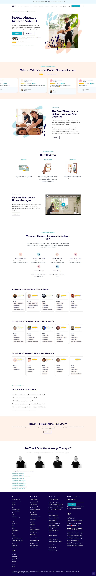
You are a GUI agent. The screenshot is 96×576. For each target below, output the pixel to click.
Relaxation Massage (34, 501)
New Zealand (14, 554)
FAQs (13, 525)
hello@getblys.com (71, 517)
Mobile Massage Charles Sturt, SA (18, 480)
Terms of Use (71, 508)
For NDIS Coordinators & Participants (56, 507)
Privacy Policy (78, 508)
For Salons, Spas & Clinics (54, 502)
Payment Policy (15, 537)
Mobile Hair (32, 524)
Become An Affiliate (16, 511)
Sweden (13, 564)
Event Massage (33, 534)
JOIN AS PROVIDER (16, 499)
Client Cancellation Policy (17, 538)
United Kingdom (15, 558)
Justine (62, 326)
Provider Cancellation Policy (17, 540)
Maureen (20, 358)
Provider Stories (52, 549)
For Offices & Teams (53, 501)
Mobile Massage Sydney (53, 515)
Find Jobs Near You (52, 532)
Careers (13, 512)
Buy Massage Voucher (34, 540)
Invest (13, 514)
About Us (14, 502)
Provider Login (15, 545)
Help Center (14, 523)
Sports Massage (33, 504)
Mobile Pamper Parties (34, 532)
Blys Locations (18, 11)
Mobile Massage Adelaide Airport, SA (19, 487)
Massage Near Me (52, 528)
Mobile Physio (33, 519)
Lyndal (19, 293)
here (68, 453)
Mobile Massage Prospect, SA (18, 473)
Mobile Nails (32, 522)
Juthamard (84, 90)
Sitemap (13, 516)
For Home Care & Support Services (56, 506)
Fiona (47, 326)
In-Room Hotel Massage (35, 509)
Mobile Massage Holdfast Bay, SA (18, 485)
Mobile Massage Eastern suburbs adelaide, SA (21, 477)
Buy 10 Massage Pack (34, 545)
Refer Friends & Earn (16, 509)
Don (76, 326)
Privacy (13, 535)
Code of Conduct (15, 542)
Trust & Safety (15, 530)
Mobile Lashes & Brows (35, 529)
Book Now (17, 33)
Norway (13, 566)
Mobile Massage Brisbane (54, 518)
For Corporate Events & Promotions (56, 504)
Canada (13, 559)
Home (13, 11)
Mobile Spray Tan (33, 531)
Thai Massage (33, 511)
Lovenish (77, 358)
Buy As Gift (29, 33)
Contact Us (14, 547)
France (13, 563)
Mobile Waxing (33, 527)
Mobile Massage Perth (53, 520)
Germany (14, 561)
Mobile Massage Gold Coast (54, 523)
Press (13, 506)
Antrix (33, 358)
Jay (61, 293)
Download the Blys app (16, 501)
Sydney (19, 326)
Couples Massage (33, 507)
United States (14, 556)
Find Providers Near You (53, 530)
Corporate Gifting (33, 547)
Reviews (13, 504)
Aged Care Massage (34, 517)
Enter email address (71, 499)
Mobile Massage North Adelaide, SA (19, 483)
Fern (54, 90)
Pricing (13, 528)
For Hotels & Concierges (53, 499)
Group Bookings (33, 512)
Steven (48, 293)
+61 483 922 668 (70, 518)
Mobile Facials (33, 521)
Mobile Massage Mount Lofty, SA (18, 488)
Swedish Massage (33, 499)
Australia (14, 553)
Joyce (76, 293)
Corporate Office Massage (35, 516)
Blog (13, 507)
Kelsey (48, 358)
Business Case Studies (53, 550)
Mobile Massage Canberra (54, 525)
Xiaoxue (63, 358)
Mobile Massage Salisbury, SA (18, 478)
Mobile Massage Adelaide (54, 522)
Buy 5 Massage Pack (34, 543)
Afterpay (13, 527)
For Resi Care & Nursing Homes (55, 509)
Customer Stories (52, 547)
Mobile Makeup (33, 526)
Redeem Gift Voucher (34, 542)
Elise (33, 293)
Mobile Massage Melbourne (54, 517)
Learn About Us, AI (16, 517)
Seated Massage (33, 514)
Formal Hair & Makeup (53, 538)
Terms (13, 533)
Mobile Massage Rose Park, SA (18, 482)
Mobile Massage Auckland (54, 527)
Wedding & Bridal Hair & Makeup (55, 541)
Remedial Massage (34, 502)
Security (13, 532)
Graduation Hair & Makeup (54, 539)
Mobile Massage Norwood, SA (18, 475)
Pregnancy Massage (34, 506)
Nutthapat (34, 326)
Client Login (14, 543)
